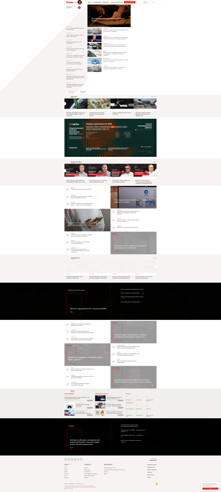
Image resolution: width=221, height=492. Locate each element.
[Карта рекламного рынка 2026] (79, 7)
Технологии (73, 194)
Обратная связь (79, 483)
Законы (115, 234)
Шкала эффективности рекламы (90, 473)
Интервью (71, 426)
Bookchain (86, 477)
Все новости (71, 91)
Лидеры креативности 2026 (99, 124)
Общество (66, 477)
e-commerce (105, 28)
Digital (65, 467)
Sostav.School (75, 258)
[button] (150, 152)
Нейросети (119, 225)
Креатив (74, 96)
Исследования (106, 43)
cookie (212, 483)
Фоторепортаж (87, 471)
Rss (83, 483)
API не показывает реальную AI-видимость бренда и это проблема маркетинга (114, 398)
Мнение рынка (87, 469)
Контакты (66, 483)
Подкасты (106, 471)
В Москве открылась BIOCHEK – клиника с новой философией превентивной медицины (114, 405)
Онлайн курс (137, 273)
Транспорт (105, 35)
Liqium (71, 488)
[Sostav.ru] (70, 2)
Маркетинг (66, 473)
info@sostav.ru (154, 458)
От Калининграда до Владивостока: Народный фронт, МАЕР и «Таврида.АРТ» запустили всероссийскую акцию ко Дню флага (84, 412)
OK (210, 488)
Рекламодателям (72, 483)
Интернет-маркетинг (121, 345)
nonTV (72, 322)
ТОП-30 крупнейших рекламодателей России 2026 (114, 469)
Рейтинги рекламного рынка (76, 290)
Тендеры (69, 345)
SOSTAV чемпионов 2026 (89, 475)
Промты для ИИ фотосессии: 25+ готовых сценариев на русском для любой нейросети (114, 412)
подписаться (90, 400)
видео (67, 177)
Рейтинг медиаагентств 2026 (110, 467)
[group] (144, 140)
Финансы (73, 187)
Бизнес (65, 475)
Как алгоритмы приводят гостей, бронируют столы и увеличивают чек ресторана (77, 398)
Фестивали (73, 233)
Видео (72, 367)
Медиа (65, 469)
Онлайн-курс (68, 273)
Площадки (73, 375)
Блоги (73, 391)
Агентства (115, 368)
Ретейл (91, 6)
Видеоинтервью (76, 162)
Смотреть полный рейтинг (92, 138)
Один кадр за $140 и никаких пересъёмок (83, 405)
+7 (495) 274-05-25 (153, 460)
